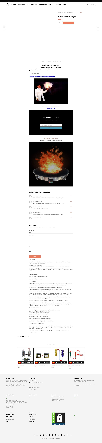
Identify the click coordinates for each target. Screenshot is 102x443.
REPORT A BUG (9, 416)
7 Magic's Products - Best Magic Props (67, 12)
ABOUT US (31, 416)
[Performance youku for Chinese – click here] (51, 106)
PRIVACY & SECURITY (10, 414)
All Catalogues (21, 4)
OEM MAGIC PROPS (43, 4)
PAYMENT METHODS (10, 419)
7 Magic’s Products (32, 4)
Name (30, 246)
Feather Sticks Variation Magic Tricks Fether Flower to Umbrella (76, 365)
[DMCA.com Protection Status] (58, 418)
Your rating (31, 230)
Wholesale (51, 4)
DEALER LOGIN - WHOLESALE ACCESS (12, 1)
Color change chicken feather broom (57, 365)
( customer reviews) (82, 13)
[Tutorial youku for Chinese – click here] (51, 138)
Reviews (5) (49, 61)
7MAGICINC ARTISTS (33, 414)
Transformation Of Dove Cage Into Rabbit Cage (42, 365)
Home (59, 12)
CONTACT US (58, 4)
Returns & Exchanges (57, 61)
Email (30, 251)
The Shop (13, 4)
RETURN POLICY (32, 419)
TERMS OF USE (9, 412)
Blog (64, 4)
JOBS (7, 421)
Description (42, 61)
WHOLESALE (31, 412)
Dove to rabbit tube (21, 365)
